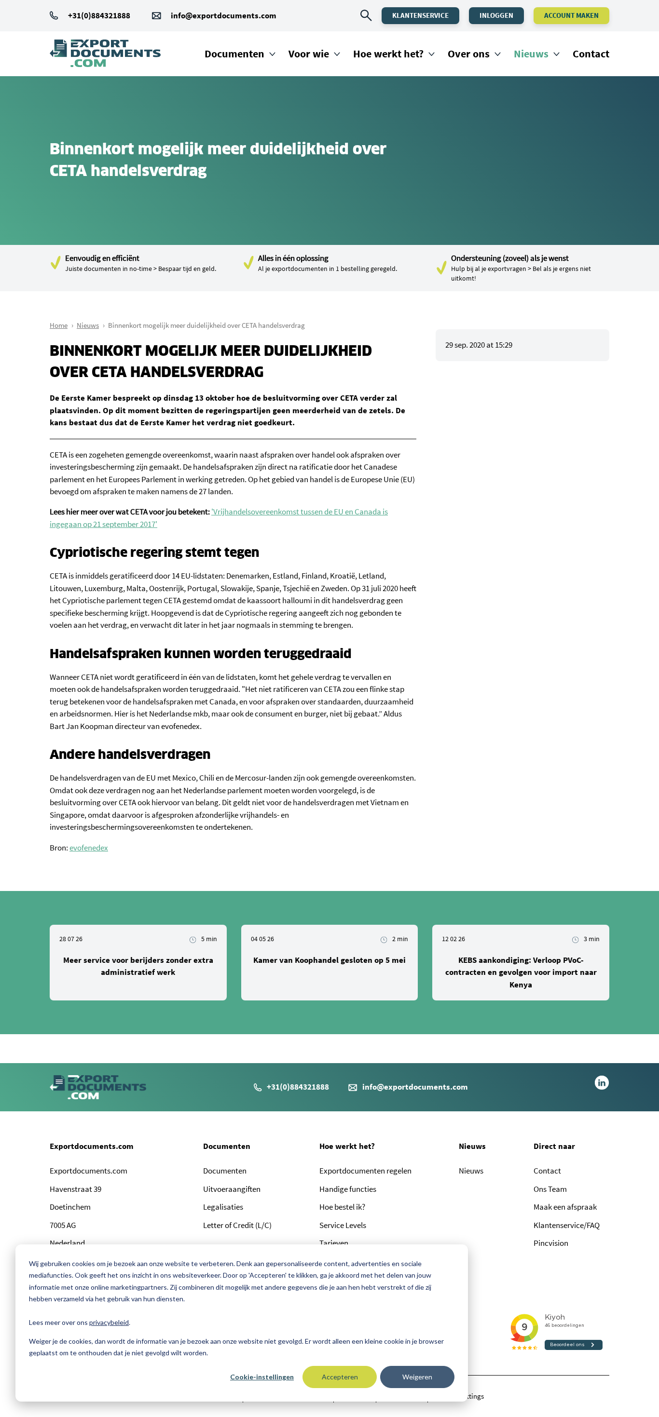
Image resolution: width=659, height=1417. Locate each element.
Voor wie (308, 53)
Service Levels (342, 1225)
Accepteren (340, 1377)
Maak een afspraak (565, 1206)
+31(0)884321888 (99, 15)
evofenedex (88, 847)
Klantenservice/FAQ (567, 1225)
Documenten (234, 53)
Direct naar (554, 1146)
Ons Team (550, 1189)
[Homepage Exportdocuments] (105, 53)
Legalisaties (223, 1206)
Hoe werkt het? (388, 53)
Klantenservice (420, 15)
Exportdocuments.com (92, 1146)
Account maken (571, 15)
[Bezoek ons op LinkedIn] (601, 1087)
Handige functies (347, 1189)
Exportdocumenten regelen (365, 1170)
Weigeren (417, 1377)
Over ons (469, 53)
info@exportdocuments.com (223, 15)
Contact (591, 53)
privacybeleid (109, 1322)
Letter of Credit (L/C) (237, 1225)
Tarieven (333, 1243)
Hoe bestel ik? (342, 1206)
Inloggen (496, 15)
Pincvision (551, 1243)
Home (59, 325)
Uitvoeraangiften (232, 1189)
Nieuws (531, 53)
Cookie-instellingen (262, 1377)
